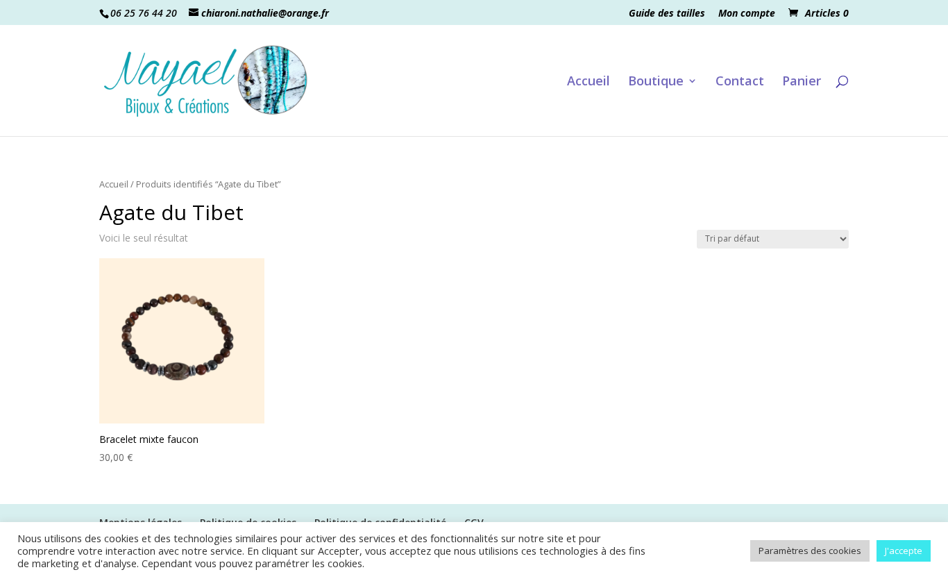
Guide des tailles (667, 13)
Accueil (588, 82)
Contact (740, 82)
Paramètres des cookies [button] (810, 550)
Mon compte (746, 13)
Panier (801, 82)
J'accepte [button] (903, 550)
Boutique (656, 82)
